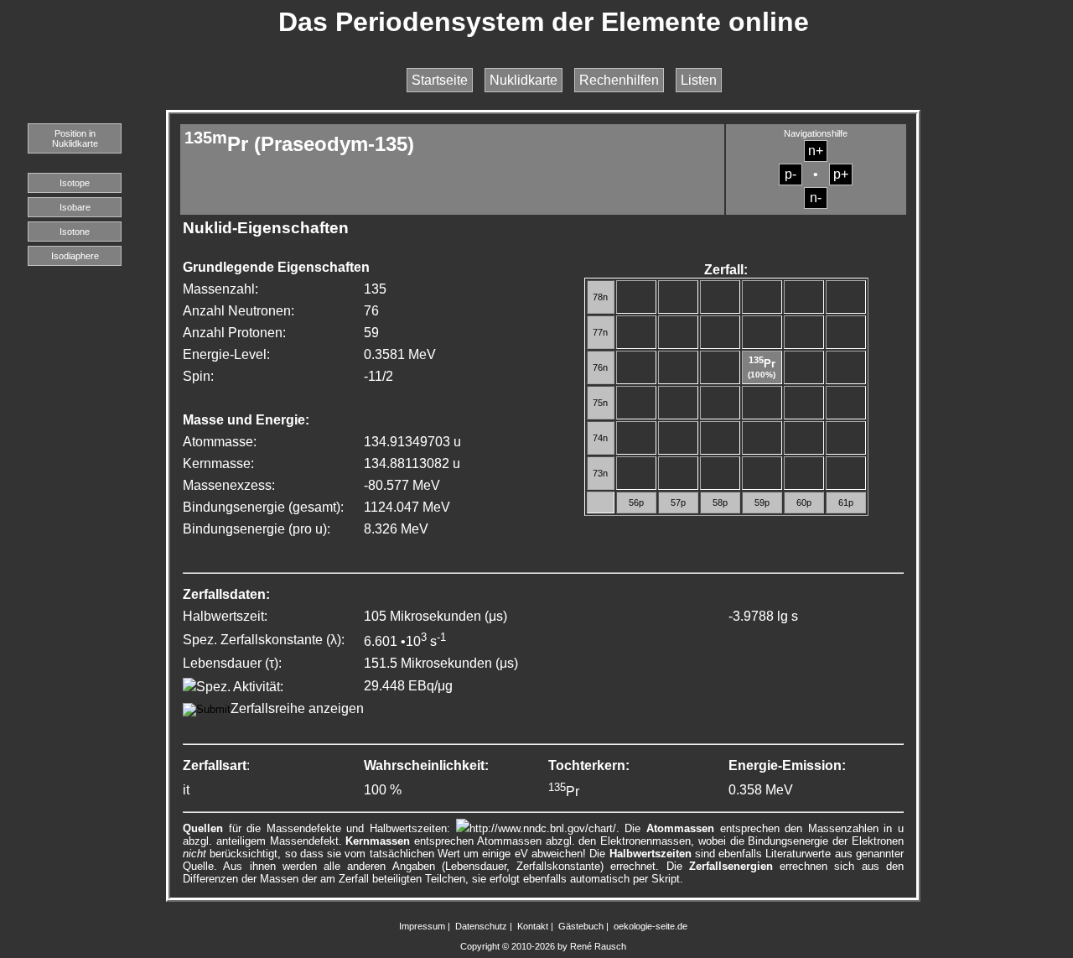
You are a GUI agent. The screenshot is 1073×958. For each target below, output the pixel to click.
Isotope (75, 183)
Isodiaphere (75, 256)
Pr (762, 363)
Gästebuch (581, 926)
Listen (699, 80)
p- (790, 174)
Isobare (75, 207)
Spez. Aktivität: (239, 686)
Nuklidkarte (523, 80)
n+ (815, 150)
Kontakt (532, 926)
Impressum (422, 926)
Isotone (75, 231)
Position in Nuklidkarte (75, 138)
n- (816, 197)
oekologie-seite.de (650, 926)
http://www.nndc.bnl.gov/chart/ (542, 828)
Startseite (440, 80)
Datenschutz (481, 926)
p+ (840, 174)
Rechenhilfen (619, 80)
